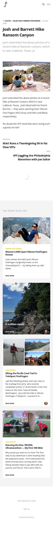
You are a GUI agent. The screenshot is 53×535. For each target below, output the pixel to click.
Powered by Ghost (26, 517)
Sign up (26, 509)
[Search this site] (43, 4)
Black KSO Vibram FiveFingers (26, 21)
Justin (8, 21)
